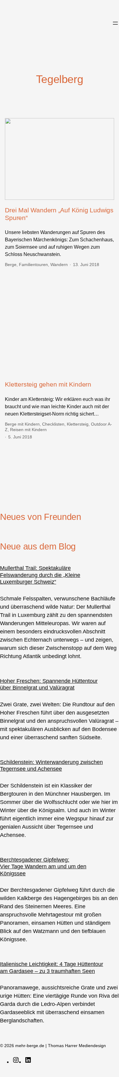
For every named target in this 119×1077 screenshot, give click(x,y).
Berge (10, 264)
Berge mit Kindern (22, 424)
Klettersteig (77, 424)
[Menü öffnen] (115, 23)
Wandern (59, 264)
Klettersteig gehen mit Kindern (48, 384)
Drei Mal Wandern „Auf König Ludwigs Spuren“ (59, 214)
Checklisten (53, 424)
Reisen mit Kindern (28, 429)
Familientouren (33, 264)
